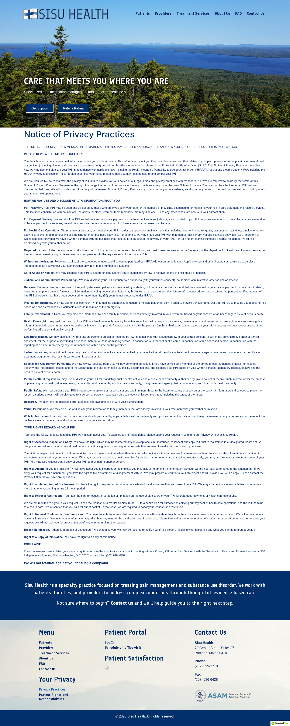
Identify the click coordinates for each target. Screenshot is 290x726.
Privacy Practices (52, 689)
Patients (143, 13)
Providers (163, 13)
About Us (222, 13)
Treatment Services (193, 13)
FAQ (238, 13)
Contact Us (256, 13)
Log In (110, 642)
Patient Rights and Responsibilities (53, 697)
